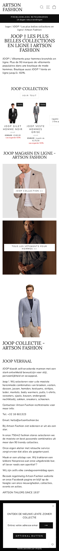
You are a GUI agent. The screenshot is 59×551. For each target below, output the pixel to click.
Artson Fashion (12, 7)
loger (8, 26)
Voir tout (29, 95)
